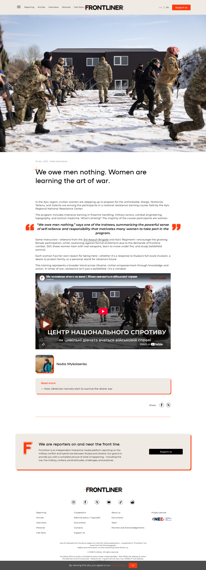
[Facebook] (161, 405)
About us (116, 512)
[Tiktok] (120, 502)
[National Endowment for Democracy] (162, 519)
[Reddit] (132, 502)
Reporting (29, 7)
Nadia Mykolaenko (71, 364)
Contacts (78, 527)
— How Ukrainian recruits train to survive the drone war (77, 388)
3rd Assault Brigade (96, 239)
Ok (133, 565)
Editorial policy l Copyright (87, 517)
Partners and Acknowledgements (128, 527)
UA (160, 7)
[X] (97, 502)
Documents (80, 522)
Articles (41, 7)
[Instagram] (73, 502)
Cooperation (80, 512)
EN (167, 7)
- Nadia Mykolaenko (58, 161)
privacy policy (118, 565)
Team (114, 522)
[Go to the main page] (103, 7)
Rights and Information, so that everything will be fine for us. (103, 547)
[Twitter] (168, 405)
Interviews (53, 7)
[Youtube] (109, 502)
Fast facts (78, 7)
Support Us (79, 532)
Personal (66, 7)
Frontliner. (98, 552)
